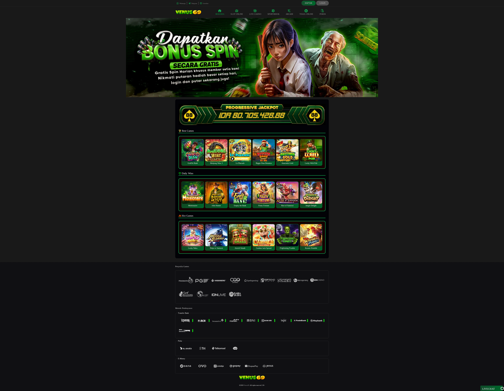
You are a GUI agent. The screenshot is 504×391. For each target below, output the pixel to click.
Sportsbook (273, 14)
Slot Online (237, 14)
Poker (323, 14)
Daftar (308, 3)
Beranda (220, 14)
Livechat (205, 3)
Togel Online (306, 14)
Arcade (289, 14)
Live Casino (255, 14)
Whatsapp (182, 3)
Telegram (194, 3)
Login (323, 3)
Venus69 (246, 385)
